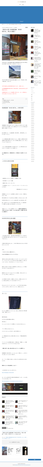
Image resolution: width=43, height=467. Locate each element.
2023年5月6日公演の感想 (6, 102)
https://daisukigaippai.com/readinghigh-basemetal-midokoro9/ (12, 381)
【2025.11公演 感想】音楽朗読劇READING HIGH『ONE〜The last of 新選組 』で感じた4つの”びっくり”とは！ (37, 59)
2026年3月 (32, 107)
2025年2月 (32, 120)
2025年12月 (32, 111)
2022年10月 (32, 143)
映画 (31, 94)
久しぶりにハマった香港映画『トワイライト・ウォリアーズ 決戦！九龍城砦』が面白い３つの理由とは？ (37, 82)
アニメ (32, 89)
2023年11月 (32, 136)
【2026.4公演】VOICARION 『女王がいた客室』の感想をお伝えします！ (9, 406)
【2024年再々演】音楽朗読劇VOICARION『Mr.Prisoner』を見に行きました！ (23, 417)
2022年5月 (32, 150)
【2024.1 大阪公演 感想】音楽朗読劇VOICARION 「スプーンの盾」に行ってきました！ (23, 422)
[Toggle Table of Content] (26, 99)
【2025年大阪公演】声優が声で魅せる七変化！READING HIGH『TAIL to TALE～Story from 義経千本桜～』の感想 (37, 65)
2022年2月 (32, 152)
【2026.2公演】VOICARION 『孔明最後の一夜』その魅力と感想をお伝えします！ (23, 406)
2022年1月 (32, 154)
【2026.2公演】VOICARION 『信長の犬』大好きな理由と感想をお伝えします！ (9, 411)
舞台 (26, 27)
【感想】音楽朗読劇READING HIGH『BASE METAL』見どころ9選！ (10, 450)
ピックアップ (33, 92)
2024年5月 (32, 129)
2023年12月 (32, 134)
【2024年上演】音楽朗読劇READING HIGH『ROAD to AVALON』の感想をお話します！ (9, 422)
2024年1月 (32, 132)
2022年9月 (32, 145)
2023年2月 (32, 141)
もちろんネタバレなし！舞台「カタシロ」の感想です (37, 77)
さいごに (4, 103)
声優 (7, 428)
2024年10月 (32, 123)
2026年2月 (32, 109)
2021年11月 (32, 157)
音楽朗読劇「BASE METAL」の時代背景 (8, 100)
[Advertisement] (21, 13)
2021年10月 (32, 159)
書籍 (31, 96)
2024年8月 (32, 127)
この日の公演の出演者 (6, 101)
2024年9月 (32, 125)
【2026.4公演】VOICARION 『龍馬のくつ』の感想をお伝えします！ (23, 401)
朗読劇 (10, 428)
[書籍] (25, 449)
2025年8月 (32, 116)
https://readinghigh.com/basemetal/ (8, 372)
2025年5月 (32, 118)
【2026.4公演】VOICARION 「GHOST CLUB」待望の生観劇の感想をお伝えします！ (9, 401)
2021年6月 (32, 161)
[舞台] (4, 449)
